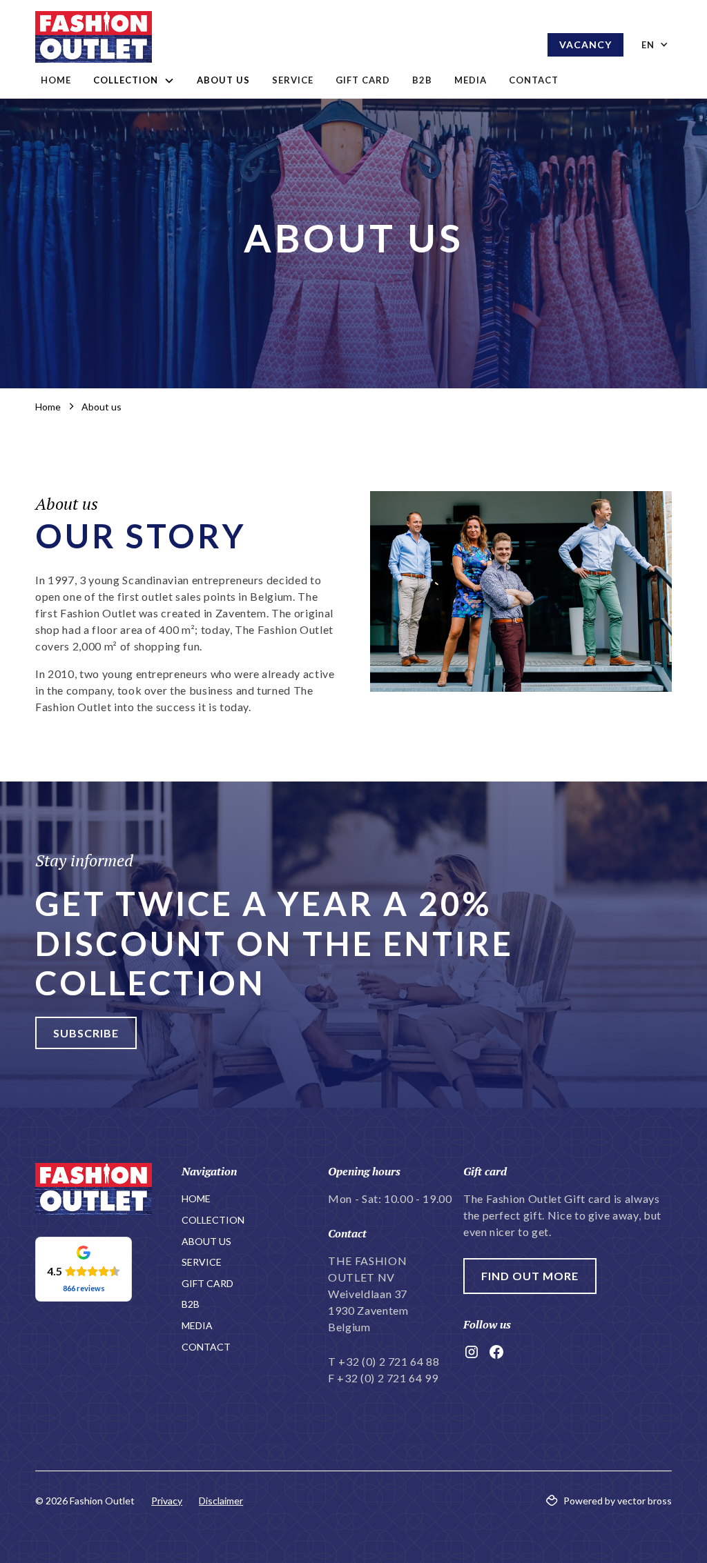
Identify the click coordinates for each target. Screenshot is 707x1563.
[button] (134, 80)
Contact (534, 80)
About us (223, 80)
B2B (422, 80)
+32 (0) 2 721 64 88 (388, 1361)
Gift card (363, 80)
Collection (213, 1220)
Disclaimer (221, 1500)
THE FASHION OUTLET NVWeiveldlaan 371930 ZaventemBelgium (368, 1293)
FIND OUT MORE (530, 1275)
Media (470, 80)
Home (56, 80)
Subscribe (86, 1032)
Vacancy (585, 44)
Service (292, 80)
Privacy (166, 1500)
